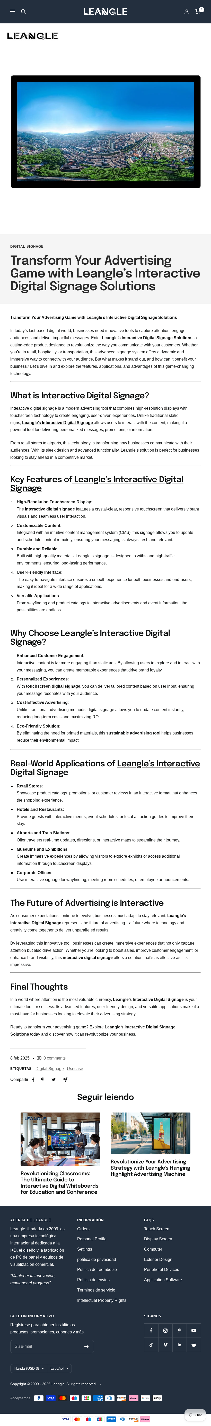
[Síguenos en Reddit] (194, 1345)
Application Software (163, 1280)
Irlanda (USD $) (26, 1368)
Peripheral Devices (161, 1269)
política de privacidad (96, 1259)
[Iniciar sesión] (186, 12)
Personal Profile (92, 1239)
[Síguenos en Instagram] (165, 1330)
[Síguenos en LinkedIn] (179, 1345)
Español (57, 1368)
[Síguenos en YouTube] (194, 1330)
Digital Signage (27, 246)
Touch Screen (156, 1229)
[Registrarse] (86, 1346)
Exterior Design (158, 1259)
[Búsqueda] (23, 11)
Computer (153, 1249)
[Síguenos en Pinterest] (179, 1330)
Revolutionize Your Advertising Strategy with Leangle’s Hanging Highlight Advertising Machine (150, 1168)
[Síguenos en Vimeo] (165, 1345)
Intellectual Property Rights (101, 1300)
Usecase (75, 1068)
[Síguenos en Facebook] (151, 1330)
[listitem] (33, 1080)
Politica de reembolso (97, 1269)
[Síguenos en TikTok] (151, 1345)
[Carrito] (198, 11)
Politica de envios (93, 1280)
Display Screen (158, 1239)
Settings (84, 1249)
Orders (83, 1229)
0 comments (54, 1058)
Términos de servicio (96, 1290)
